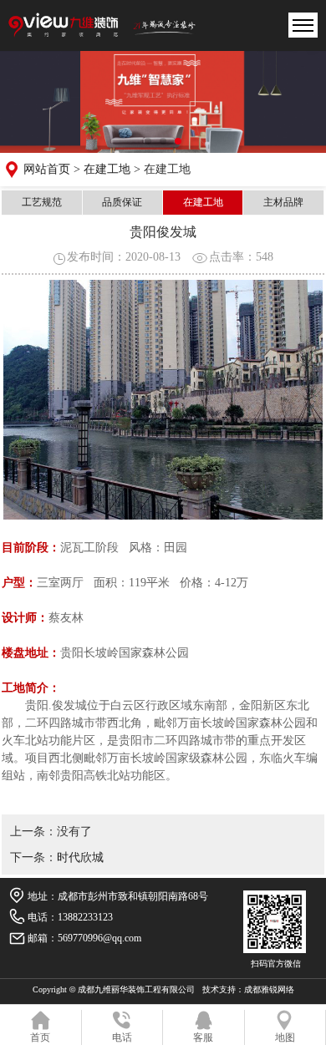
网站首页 (46, 169)
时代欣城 (80, 857)
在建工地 (107, 169)
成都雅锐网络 (269, 989)
